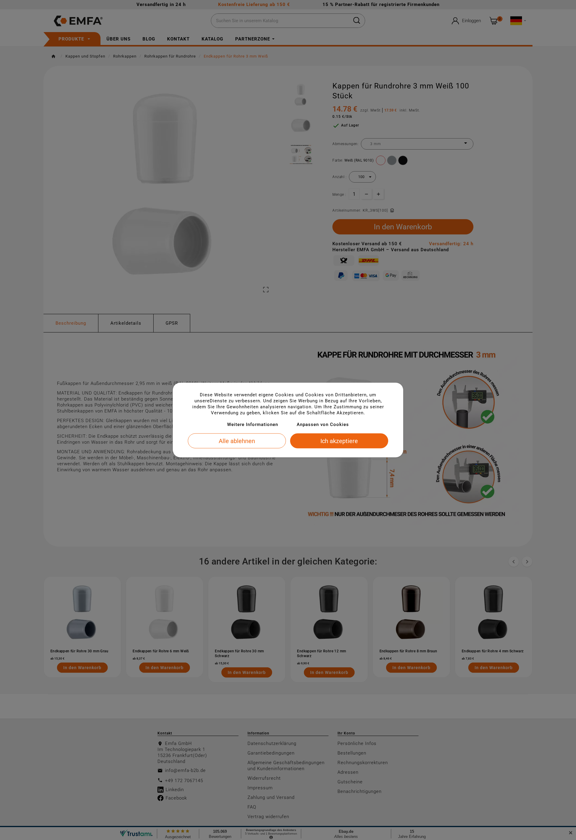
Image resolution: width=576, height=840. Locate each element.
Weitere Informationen (252, 424)
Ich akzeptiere (339, 441)
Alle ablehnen (237, 441)
